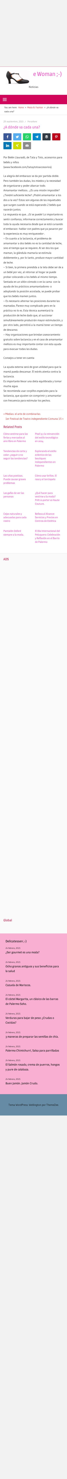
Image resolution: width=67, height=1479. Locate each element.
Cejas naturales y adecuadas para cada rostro (15, 517)
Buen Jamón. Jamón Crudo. (22, 1083)
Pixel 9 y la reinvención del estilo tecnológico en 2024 (47, 437)
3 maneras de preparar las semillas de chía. (32, 1036)
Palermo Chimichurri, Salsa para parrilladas (32, 1050)
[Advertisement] (33, 33)
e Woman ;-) (47, 73)
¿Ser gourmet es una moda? (23, 952)
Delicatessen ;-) (16, 941)
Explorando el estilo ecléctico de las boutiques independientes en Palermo (45, 458)
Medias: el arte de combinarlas (22, 414)
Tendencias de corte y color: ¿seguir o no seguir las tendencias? (15, 455)
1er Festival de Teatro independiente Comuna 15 (33, 418)
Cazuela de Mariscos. (18, 985)
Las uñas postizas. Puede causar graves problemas (14, 479)
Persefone (32, 121)
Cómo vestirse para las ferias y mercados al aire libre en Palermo (15, 437)
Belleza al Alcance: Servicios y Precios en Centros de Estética (46, 517)
